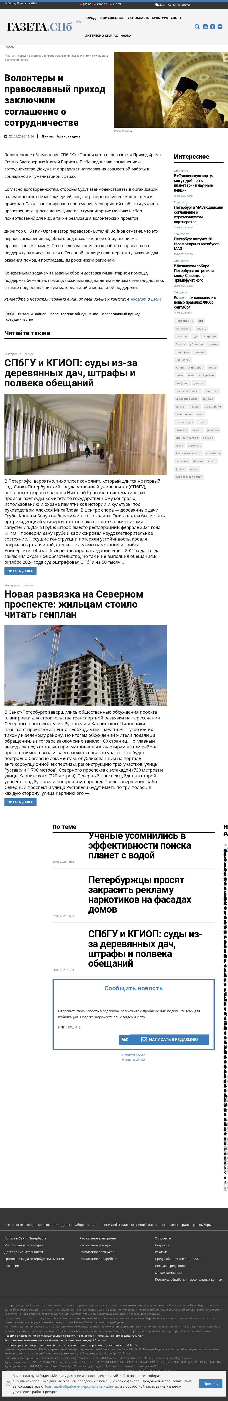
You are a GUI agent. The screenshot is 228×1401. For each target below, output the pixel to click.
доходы (208, 398)
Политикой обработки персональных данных (81, 1386)
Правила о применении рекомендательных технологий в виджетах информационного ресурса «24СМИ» (73, 1336)
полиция (182, 336)
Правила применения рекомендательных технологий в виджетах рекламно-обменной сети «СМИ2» (70, 1345)
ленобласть (184, 328)
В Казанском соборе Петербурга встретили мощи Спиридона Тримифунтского (194, 273)
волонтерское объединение (74, 313)
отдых (202, 422)
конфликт (182, 383)
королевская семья (189, 476)
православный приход (121, 313)
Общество (181, 171)
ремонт (213, 344)
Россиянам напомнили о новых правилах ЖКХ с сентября (195, 302)
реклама (213, 430)
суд (195, 336)
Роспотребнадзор (188, 391)
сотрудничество (19, 319)
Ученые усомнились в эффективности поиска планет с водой (139, 845)
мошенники (213, 406)
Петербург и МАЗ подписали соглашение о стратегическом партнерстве (198, 214)
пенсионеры (184, 422)
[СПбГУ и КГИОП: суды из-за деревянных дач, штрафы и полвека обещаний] (85, 434)
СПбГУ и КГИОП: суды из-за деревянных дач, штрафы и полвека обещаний (70, 373)
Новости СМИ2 (133, 1055)
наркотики (183, 359)
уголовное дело (187, 398)
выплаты (181, 430)
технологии (184, 414)
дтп (200, 320)
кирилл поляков (187, 437)
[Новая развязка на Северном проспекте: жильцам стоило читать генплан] (85, 665)
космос (208, 437)
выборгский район (201, 375)
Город (9, 46)
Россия (180, 344)
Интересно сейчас (19, 354)
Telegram (138, 299)
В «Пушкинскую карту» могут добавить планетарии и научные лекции (194, 183)
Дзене (156, 299)
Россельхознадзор (188, 453)
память (197, 430)
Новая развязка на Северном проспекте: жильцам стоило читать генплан (73, 604)
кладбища (213, 453)
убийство (196, 344)
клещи (194, 469)
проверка (182, 352)
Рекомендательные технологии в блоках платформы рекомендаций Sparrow (55, 1340)
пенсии (195, 406)
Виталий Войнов (32, 313)
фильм (180, 469)
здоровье (211, 391)
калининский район (190, 367)
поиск (212, 367)
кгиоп (212, 461)
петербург (209, 336)
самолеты (195, 445)
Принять (211, 1383)
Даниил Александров (61, 136)
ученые (199, 383)
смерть (201, 328)
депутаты (182, 461)
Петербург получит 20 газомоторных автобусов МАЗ (196, 244)
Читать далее (20, 571)
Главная (9, 55)
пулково (200, 352)
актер (179, 445)
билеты (198, 461)
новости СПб (184, 320)
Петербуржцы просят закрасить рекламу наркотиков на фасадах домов (139, 894)
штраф (180, 406)
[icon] (197, 27)
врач (200, 414)
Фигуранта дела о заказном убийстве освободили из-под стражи (225, 973)
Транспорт (181, 202)
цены (179, 375)
